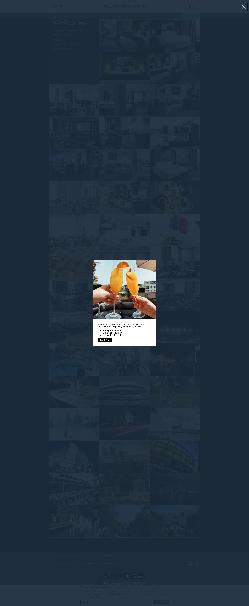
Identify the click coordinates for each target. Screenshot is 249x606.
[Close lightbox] (244, 7)
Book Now (105, 340)
